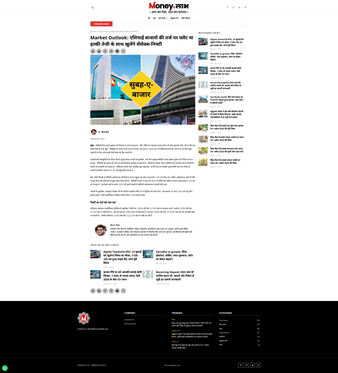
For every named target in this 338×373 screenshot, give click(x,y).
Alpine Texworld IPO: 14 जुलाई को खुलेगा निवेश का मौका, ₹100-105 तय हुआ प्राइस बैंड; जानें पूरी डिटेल (122, 257)
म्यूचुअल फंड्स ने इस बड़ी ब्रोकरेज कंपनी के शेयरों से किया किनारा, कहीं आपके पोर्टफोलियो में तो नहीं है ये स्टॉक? (226, 114)
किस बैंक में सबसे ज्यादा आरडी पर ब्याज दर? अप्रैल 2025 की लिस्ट (227, 139)
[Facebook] (227, 7)
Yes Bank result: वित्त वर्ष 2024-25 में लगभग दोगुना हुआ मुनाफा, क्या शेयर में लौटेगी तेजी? (226, 99)
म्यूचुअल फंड (176, 331)
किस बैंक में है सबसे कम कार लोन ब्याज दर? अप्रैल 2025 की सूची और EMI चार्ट (226, 150)
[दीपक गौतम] (94, 132)
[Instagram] (233, 7)
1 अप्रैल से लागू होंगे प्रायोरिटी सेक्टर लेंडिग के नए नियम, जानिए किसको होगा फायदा (144, 24)
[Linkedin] (239, 7)
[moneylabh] (169, 7)
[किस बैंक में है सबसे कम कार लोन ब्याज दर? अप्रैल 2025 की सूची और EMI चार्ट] (203, 151)
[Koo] (123, 51)
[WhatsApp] (93, 51)
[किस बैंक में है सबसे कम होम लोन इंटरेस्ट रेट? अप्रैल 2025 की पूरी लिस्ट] (203, 128)
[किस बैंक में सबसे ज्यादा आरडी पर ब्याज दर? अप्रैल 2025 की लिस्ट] (203, 139)
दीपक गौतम (105, 132)
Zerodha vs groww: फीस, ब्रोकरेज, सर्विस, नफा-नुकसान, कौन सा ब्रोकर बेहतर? (174, 255)
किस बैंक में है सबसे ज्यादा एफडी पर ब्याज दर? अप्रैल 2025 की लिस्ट (225, 161)
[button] (92, 7)
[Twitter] (245, 7)
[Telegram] (117, 51)
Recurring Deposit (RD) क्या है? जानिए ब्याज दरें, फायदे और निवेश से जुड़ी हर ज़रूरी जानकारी (175, 275)
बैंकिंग (173, 320)
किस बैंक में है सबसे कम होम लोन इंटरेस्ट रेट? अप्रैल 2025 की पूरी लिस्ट (226, 127)
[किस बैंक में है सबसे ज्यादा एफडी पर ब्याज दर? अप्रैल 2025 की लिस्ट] (203, 162)
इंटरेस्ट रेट (175, 342)
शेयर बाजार (93, 31)
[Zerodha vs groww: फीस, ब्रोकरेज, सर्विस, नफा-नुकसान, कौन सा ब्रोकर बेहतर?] (148, 254)
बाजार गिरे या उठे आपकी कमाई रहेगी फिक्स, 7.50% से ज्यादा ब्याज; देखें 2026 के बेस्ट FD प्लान (122, 275)
